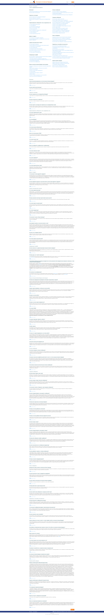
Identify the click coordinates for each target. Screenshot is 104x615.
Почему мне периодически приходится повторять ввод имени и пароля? (40, 66)
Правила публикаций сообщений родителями (60, 62)
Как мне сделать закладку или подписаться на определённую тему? (39, 20)
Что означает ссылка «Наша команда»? (35, 48)
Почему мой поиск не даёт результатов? (59, 40)
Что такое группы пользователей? (35, 52)
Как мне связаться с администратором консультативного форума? (40, 56)
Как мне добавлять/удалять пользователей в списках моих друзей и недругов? (39, 39)
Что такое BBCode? (32, 25)
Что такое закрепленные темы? (34, 24)
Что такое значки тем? (33, 28)
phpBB (59, 536)
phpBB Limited (55, 273)
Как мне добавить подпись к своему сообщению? (60, 31)
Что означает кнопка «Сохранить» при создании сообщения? (62, 21)
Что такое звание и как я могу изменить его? (59, 55)
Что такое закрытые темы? (33, 31)
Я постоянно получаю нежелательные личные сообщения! (62, 14)
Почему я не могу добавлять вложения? (59, 24)
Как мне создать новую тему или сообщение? (60, 20)
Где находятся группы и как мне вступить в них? (37, 49)
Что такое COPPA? (32, 71)
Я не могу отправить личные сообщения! (59, 11)
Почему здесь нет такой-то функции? (35, 57)
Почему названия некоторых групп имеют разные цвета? (39, 45)
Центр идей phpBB (32, 257)
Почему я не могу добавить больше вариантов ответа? (61, 25)
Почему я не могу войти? (33, 69)
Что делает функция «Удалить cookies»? (36, 72)
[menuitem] (36, 4)
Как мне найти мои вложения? (34, 12)
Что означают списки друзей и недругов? (36, 37)
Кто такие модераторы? (33, 47)
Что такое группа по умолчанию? (35, 46)
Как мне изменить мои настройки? (58, 49)
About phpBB (65, 274)
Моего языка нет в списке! (56, 54)
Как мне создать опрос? (56, 27)
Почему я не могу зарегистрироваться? (35, 70)
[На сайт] (32, 1)
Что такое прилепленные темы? (34, 33)
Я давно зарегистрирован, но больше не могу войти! (38, 68)
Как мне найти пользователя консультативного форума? (61, 39)
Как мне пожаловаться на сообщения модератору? (60, 30)
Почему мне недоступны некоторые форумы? (60, 23)
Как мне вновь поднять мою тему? (58, 18)
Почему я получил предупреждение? (58, 32)
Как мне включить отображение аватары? (59, 45)
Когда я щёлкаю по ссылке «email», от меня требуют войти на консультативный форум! (62, 51)
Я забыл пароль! (32, 73)
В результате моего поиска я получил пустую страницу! (61, 37)
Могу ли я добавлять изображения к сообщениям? (37, 30)
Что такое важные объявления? (34, 26)
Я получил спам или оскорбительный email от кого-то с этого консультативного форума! (62, 13)
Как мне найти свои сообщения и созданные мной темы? (62, 41)
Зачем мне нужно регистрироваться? (35, 76)
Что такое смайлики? (32, 32)
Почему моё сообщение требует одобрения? (60, 29)
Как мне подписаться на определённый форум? (37, 16)
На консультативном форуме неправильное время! (61, 57)
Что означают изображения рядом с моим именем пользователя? (61, 47)
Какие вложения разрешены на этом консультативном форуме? (40, 11)
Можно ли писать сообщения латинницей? (59, 65)
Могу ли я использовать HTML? (34, 27)
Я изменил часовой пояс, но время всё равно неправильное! (62, 56)
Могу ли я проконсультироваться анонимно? (59, 66)
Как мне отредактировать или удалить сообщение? (61, 22)
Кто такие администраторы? (34, 44)
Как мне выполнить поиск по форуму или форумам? (61, 38)
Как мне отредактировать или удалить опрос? (60, 28)
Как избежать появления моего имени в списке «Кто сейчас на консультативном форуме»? (63, 53)
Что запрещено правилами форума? (58, 64)
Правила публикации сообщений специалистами (60, 63)
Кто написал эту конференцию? (34, 61)
